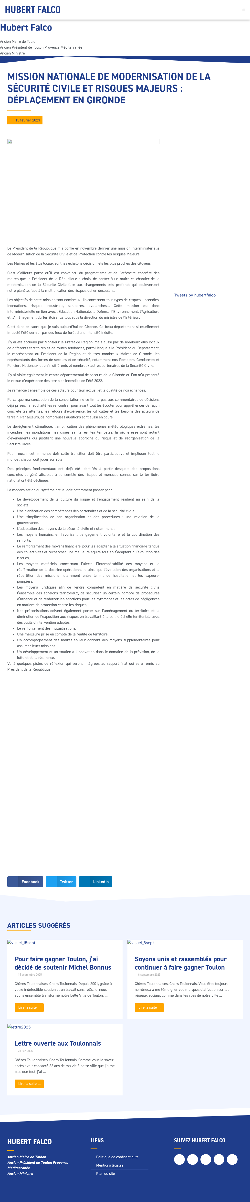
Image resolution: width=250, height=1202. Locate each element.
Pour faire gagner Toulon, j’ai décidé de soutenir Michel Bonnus (63, 963)
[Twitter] (192, 1159)
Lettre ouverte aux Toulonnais (58, 1043)
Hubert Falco (33, 9)
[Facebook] (179, 1159)
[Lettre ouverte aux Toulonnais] (19, 1027)
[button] (243, 10)
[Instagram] (205, 1159)
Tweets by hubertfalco (195, 295)
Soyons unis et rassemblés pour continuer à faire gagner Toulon (181, 963)
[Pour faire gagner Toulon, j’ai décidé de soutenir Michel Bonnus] (21, 942)
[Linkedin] (219, 1159)
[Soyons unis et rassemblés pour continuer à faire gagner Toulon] (140, 942)
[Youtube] (232, 1159)
